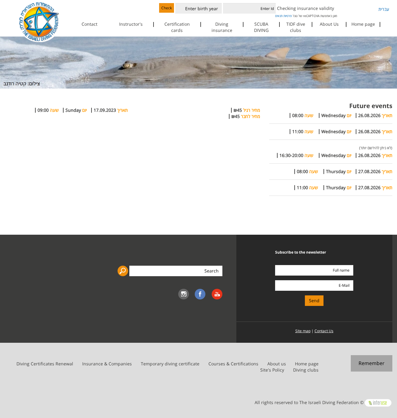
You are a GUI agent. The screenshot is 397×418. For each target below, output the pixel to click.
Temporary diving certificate (170, 364)
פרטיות (287, 16)
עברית (383, 9)
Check (166, 8)
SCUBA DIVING (261, 27)
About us (276, 364)
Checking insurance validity (305, 8)
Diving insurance (222, 27)
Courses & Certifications (233, 364)
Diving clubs (306, 370)
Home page (363, 24)
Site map (302, 330)
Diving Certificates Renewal (44, 364)
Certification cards (177, 27)
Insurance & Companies (107, 364)
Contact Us (323, 330)
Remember (372, 363)
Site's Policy (272, 370)
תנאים (279, 16)
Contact (89, 24)
